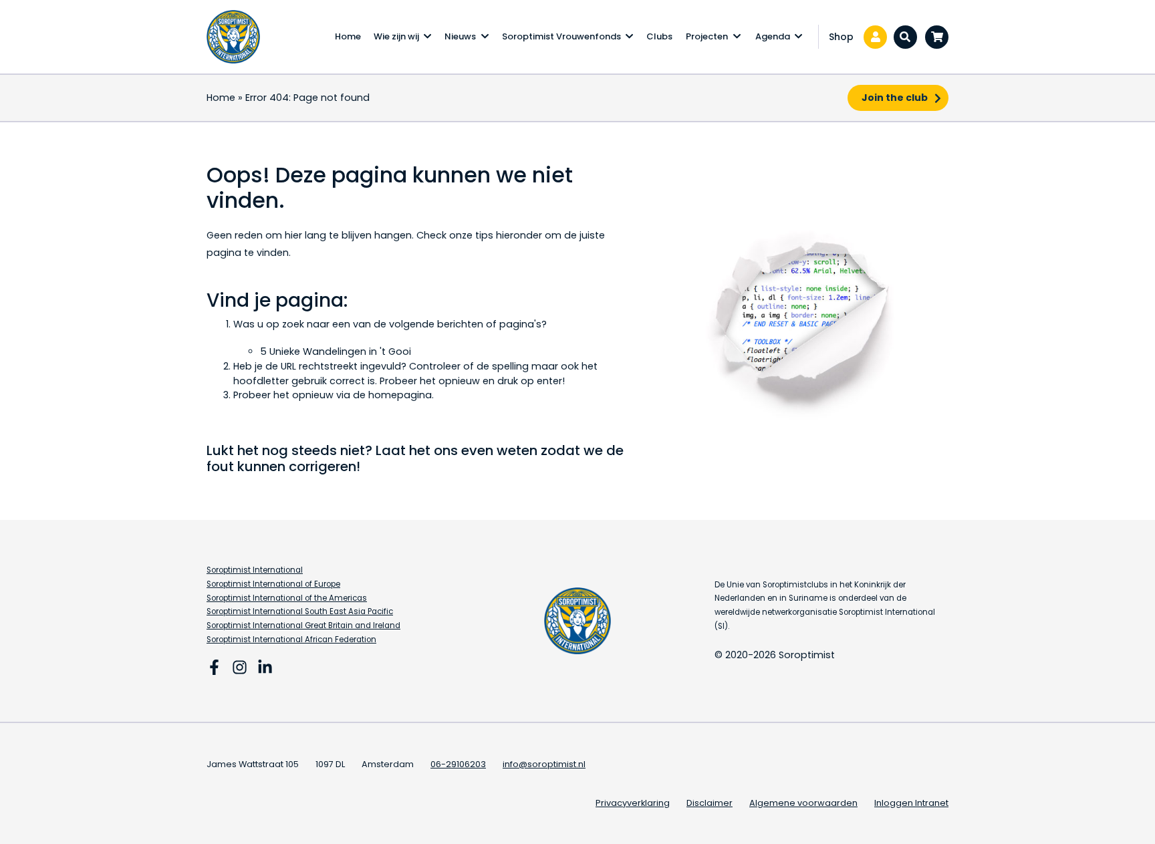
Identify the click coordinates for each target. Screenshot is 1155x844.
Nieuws (460, 36)
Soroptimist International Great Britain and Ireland (303, 625)
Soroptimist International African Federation (291, 639)
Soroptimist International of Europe (273, 584)
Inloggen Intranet (911, 803)
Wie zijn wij (396, 36)
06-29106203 (458, 764)
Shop (841, 36)
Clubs (659, 36)
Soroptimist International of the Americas (287, 598)
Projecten (707, 36)
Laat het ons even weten (456, 450)
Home (348, 36)
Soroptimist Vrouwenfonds (561, 36)
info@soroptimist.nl (544, 764)
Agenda (772, 36)
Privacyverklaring (633, 803)
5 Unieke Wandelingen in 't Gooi (335, 351)
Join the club (895, 97)
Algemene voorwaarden (803, 803)
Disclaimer (709, 803)
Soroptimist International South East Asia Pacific (300, 611)
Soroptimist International (255, 570)
